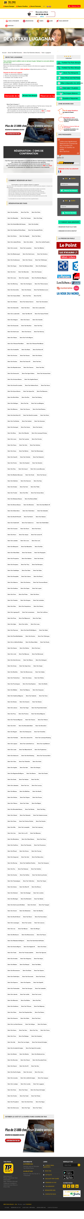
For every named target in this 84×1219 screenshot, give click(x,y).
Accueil (7, 1207)
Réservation (29, 21)
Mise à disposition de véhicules (71, 83)
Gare (51, 21)
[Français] (48, 6)
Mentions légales (8, 1204)
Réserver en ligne (47, 95)
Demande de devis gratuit (67, 231)
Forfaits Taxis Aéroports (30, 95)
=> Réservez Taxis (75, 6)
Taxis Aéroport (63, 21)
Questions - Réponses (28, 1207)
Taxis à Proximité (13, 21)
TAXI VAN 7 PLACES (70, 88)
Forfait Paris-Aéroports (48, 1166)
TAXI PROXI (28, 1204)
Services (10, 25)
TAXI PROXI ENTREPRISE (70, 78)
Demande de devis (12, 95)
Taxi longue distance (70, 93)
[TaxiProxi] (8, 1173)
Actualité (48, 1175)
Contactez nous (50, 1194)
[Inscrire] (79, 1165)
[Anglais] (50, 6)
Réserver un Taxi (50, 1182)
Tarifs (41, 21)
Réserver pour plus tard (67, 227)
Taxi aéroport (49, 1186)
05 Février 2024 (28, 1164)
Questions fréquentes (70, 98)
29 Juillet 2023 (28, 1171)
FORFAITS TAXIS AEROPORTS (70, 222)
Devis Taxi (48, 1171)
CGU (16, 1204)
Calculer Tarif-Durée (52, 1178)
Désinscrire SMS (50, 1190)
